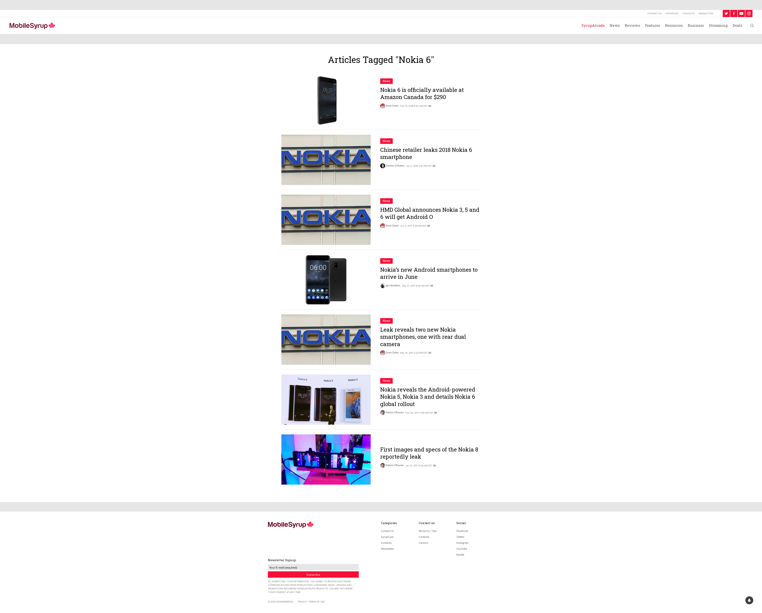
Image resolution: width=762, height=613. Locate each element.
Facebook (462, 531)
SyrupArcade (593, 25)
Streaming (718, 25)
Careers (423, 543)
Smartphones (392, 441)
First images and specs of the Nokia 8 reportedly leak (429, 453)
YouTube (461, 548)
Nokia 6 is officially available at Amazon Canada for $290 (422, 93)
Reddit (460, 554)
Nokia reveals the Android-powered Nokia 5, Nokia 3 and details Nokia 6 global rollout (427, 397)
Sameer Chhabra (395, 165)
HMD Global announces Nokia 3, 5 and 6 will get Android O (429, 213)
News (615, 25)
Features (652, 25)
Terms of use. (316, 601)
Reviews (632, 25)
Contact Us (655, 13)
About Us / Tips (428, 531)
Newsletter (705, 13)
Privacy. (303, 601)
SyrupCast (672, 13)
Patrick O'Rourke (395, 412)
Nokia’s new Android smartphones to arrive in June (429, 273)
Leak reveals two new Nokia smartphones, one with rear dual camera (423, 337)
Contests (689, 13)
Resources (674, 25)
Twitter (460, 537)
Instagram (462, 543)
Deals (737, 25)
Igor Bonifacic (393, 285)
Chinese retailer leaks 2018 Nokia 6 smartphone (426, 153)
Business (696, 25)
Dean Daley (392, 105)
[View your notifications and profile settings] (749, 600)
